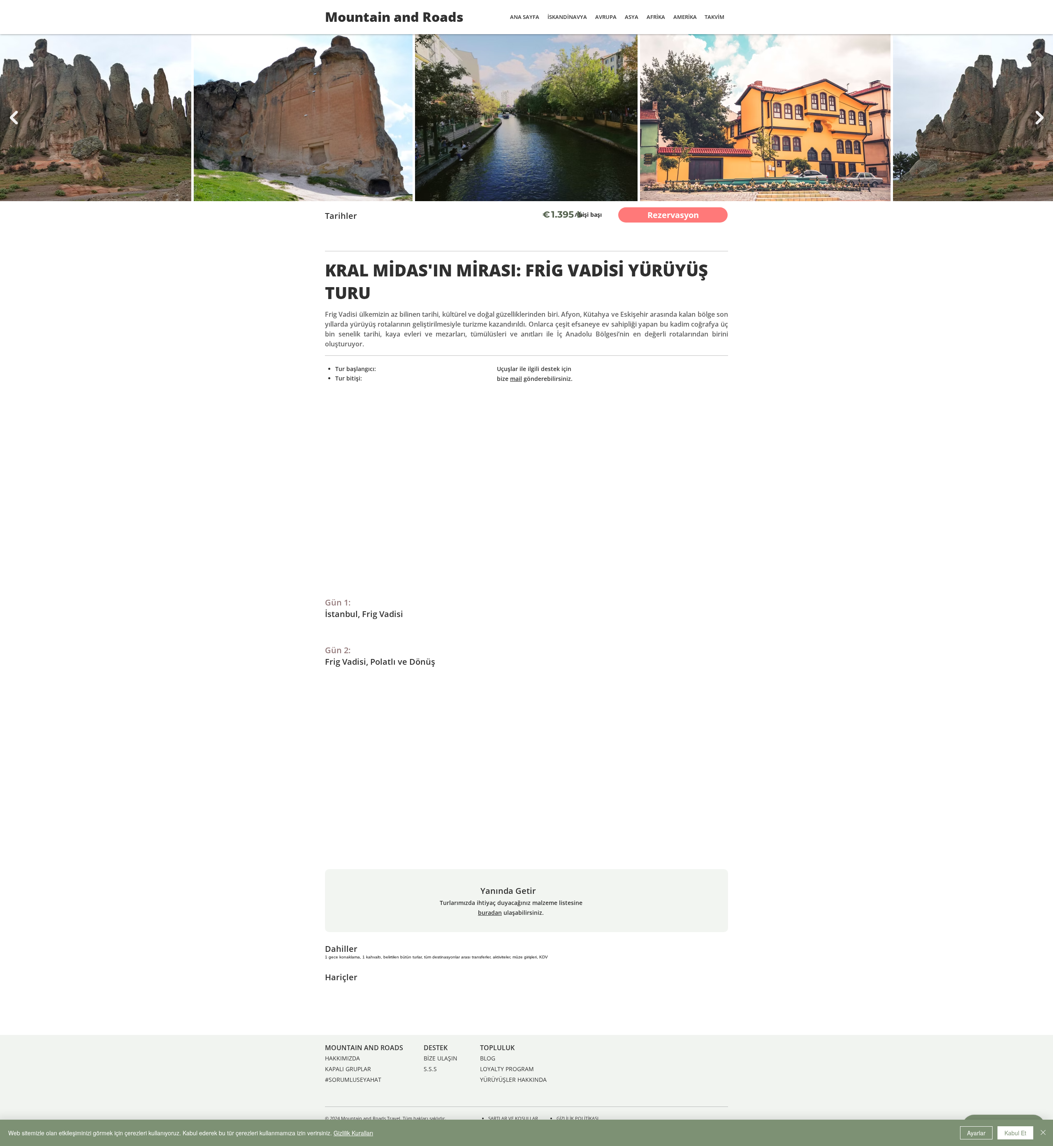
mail (516, 379)
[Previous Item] (13, 118)
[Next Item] (1039, 118)
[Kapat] (1043, 1132)
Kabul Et (1015, 1133)
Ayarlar (976, 1133)
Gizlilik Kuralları (353, 1133)
